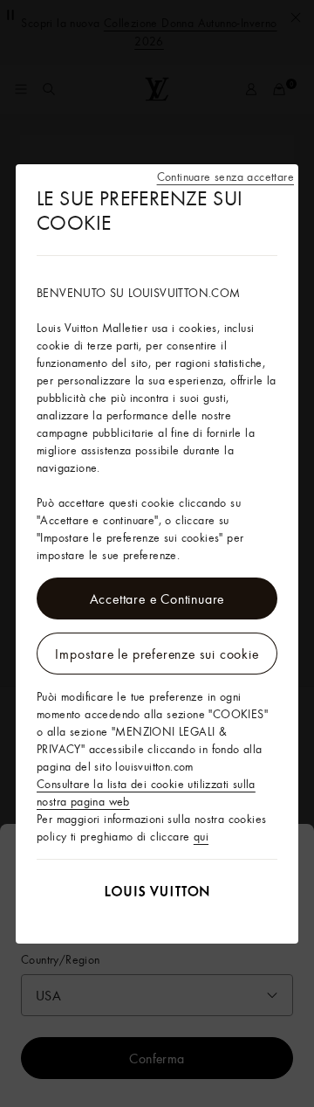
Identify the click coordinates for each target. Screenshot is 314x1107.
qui (201, 836)
